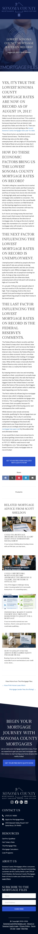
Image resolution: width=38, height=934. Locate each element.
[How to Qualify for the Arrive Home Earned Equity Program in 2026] (19, 640)
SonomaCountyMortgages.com (14, 924)
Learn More (6, 879)
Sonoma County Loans (10, 926)
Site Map (24, 929)
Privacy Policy (25, 926)
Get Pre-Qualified (8, 839)
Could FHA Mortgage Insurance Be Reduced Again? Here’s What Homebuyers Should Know (18, 537)
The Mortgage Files (9, 846)
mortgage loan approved (11, 429)
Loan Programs (7, 853)
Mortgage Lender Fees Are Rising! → (22, 689)
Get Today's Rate (8, 842)
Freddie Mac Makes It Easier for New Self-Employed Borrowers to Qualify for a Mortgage (18, 615)
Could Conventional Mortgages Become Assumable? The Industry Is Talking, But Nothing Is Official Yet (17, 577)
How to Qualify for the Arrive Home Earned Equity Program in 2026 (18, 653)
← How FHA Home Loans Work (13, 685)
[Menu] (19, 15)
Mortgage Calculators (10, 849)
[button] (12, 802)
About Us (30, 924)
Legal (18, 929)
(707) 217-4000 (11, 816)
